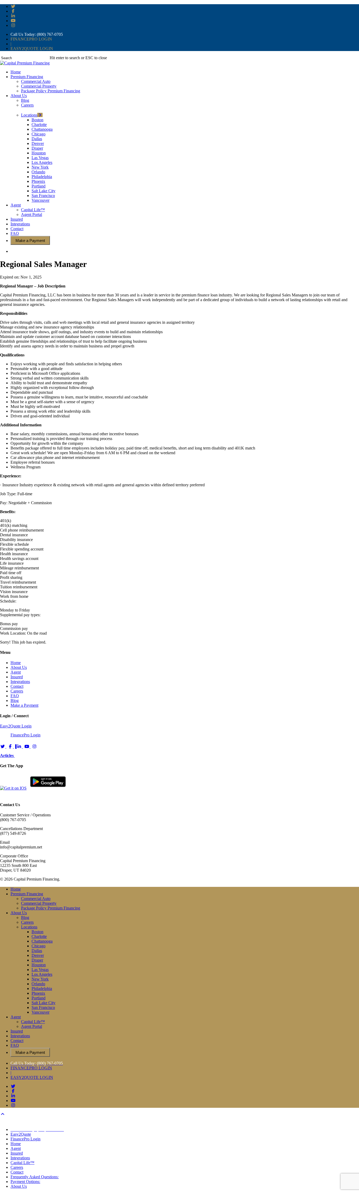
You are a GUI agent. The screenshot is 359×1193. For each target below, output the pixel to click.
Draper (37, 960)
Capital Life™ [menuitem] (22, 1162)
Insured (17, 677)
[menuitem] (37, 1129)
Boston (37, 931)
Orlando (38, 984)
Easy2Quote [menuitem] (21, 1134)
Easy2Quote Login (16, 726)
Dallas (37, 950)
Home (16, 662)
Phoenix (38, 993)
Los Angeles (42, 974)
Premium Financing (27, 894)
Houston (39, 965)
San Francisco (43, 1007)
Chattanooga (42, 941)
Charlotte (39, 936)
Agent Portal (31, 1026)
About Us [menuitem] (19, 1186)
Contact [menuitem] (17, 1172)
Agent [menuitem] (16, 1148)
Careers (17, 691)
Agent (16, 672)
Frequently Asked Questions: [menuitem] (35, 1177)
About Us (19, 667)
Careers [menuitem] (17, 1167)
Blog (15, 700)
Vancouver (40, 1012)
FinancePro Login (25, 735)
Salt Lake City (43, 1002)
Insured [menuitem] (17, 1153)
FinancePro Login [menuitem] (25, 1139)
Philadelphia (42, 988)
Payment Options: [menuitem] (25, 1181)
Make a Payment (24, 705)
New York (40, 979)
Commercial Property (39, 903)
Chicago (38, 946)
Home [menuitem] (16, 1143)
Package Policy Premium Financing (50, 908)
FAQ (15, 696)
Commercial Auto (35, 898)
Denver (38, 955)
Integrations (20, 681)
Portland (38, 998)
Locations (29, 927)
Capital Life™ (33, 1021)
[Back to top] (2, 1114)
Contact (17, 686)
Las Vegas (40, 969)
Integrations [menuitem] (20, 1158)
